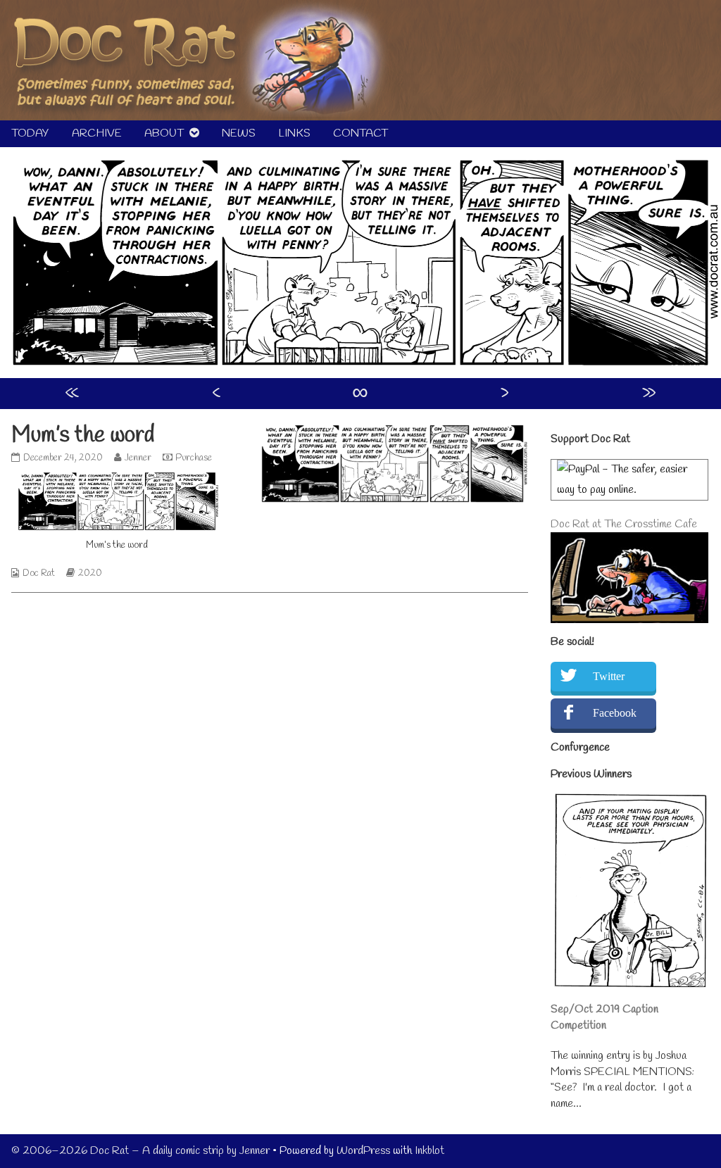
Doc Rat (39, 573)
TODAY (30, 133)
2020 (90, 573)
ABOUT (164, 133)
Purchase (193, 458)
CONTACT (360, 133)
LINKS (294, 133)
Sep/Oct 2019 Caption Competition (604, 1017)
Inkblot (429, 1150)
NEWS (239, 133)
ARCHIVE (97, 133)
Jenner (137, 458)
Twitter (609, 676)
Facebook (615, 713)
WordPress (363, 1150)
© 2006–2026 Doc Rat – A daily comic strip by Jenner (140, 1150)
